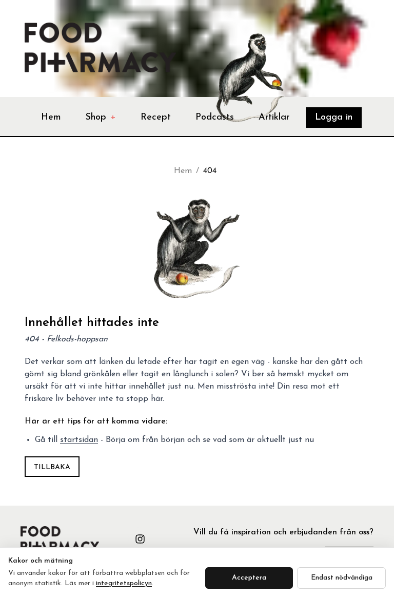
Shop (101, 117)
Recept (156, 117)
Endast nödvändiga (341, 578)
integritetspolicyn (124, 583)
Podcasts (214, 117)
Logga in (333, 117)
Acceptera (249, 578)
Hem (51, 117)
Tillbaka (52, 467)
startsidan (79, 440)
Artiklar (274, 117)
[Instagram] (140, 539)
